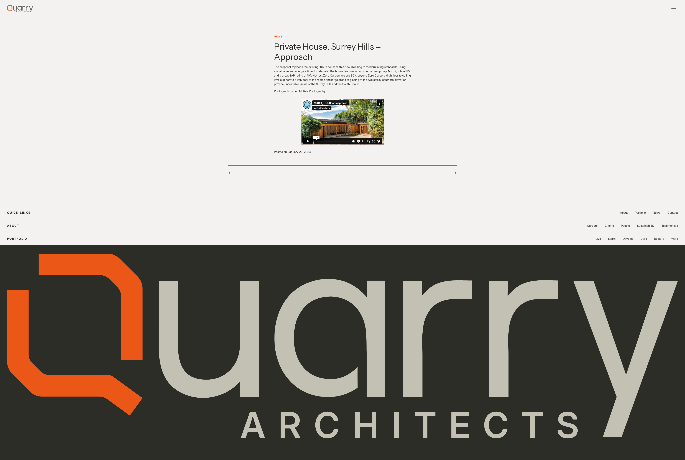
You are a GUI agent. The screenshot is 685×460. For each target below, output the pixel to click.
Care (644, 238)
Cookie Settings (36, 449)
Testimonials (670, 225)
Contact (673, 212)
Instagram (658, 449)
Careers (592, 225)
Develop (628, 238)
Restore (659, 238)
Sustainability (645, 225)
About (624, 212)
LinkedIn (673, 449)
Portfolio (640, 212)
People (625, 225)
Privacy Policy (15, 449)
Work (674, 238)
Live (598, 238)
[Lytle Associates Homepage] (20, 8)
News (656, 212)
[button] (673, 8)
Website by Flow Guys (61, 449)
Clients (609, 225)
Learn (612, 238)
